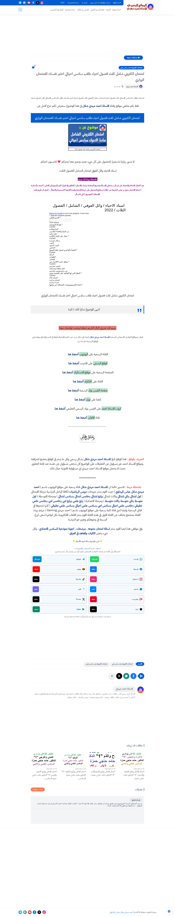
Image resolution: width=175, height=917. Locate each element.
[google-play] (24, 2)
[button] (133, 676)
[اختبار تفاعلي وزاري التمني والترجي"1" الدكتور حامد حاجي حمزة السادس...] (44, 759)
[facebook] (33, 2)
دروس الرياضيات (78, 491)
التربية (108, 9)
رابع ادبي (66, 501)
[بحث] (20, 10)
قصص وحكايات (83, 9)
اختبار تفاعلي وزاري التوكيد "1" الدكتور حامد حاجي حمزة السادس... (73, 775)
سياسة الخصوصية (73, 2)
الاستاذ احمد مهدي (132, 86)
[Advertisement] (87, 35)
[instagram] (42, 2)
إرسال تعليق (136, 800)
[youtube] (28, 2)
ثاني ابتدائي (123, 496)
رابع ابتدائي (96, 496)
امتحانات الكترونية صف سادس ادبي (131, 67)
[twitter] (37, 2)
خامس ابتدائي (82, 496)
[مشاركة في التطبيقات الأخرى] (112, 676)
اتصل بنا (84, 2)
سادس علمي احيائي (85, 505)
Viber (62, 2)
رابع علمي (78, 501)
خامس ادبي (54, 501)
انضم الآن (94, 559)
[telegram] (20, 2)
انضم (93, 589)
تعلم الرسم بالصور (97, 9)
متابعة (93, 569)
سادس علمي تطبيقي (62, 505)
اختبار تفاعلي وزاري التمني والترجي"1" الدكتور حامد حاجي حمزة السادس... (44, 775)
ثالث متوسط (111, 501)
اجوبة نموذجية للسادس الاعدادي (56, 529)
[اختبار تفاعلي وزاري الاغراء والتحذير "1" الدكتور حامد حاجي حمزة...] (131, 759)
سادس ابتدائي (65, 496)
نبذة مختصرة (70, 9)
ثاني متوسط (126, 501)
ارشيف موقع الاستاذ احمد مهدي (100, 2)
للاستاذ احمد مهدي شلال (100, 337)
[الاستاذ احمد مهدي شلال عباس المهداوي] (140, 7)
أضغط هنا (73, 354)
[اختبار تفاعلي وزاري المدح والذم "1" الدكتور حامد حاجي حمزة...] (102, 759)
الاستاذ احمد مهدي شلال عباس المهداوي (124, 912)
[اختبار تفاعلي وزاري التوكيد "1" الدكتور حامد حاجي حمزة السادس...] (73, 759)
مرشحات (81, 529)
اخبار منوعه (116, 9)
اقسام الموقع (117, 2)
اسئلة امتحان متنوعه (99, 529)
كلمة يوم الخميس (56, 9)
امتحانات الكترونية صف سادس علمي (96, 664)
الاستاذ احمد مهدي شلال (95, 106)
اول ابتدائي (135, 496)
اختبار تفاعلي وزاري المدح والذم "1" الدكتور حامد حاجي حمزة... (102, 773)
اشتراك (36, 569)
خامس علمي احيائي (122, 505)
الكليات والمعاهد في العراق (82, 533)
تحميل (36, 609)
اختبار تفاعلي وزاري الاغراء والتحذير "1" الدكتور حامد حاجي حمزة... (133, 775)
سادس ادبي (104, 505)
